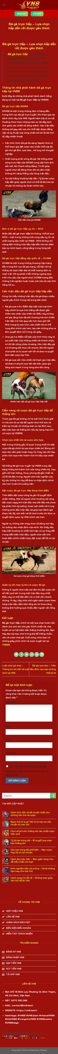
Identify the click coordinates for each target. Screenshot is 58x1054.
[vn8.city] (29, 5)
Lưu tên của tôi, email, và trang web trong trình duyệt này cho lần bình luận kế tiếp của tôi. (27, 770)
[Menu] (3, 4)
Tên (8, 726)
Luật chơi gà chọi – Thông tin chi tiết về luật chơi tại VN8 (15, 669)
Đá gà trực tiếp (17, 54)
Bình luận (11, 702)
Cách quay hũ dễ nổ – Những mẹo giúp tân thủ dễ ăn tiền (32, 879)
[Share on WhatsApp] (16, 654)
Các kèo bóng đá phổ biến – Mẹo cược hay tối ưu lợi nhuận (31, 851)
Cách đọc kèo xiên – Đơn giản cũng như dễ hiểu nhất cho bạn (32, 860)
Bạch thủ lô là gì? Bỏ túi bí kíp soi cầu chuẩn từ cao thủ (31, 823)
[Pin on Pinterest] (36, 654)
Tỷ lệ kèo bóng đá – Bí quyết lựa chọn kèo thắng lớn (31, 841)
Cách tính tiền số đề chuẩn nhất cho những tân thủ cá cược (30, 813)
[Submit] (53, 795)
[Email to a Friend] (31, 654)
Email (9, 739)
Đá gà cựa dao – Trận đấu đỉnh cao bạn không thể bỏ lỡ (43, 669)
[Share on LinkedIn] (41, 654)
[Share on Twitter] (26, 654)
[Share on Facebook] (21, 654)
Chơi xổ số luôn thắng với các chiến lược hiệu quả (33, 832)
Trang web (11, 753)
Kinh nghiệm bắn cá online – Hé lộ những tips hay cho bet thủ (33, 869)
